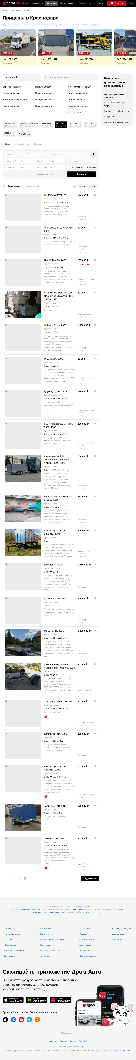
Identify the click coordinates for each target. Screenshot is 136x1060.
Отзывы (81, 3)
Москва (25, 3)
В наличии (91, 167)
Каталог (91, 3)
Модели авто (67, 1033)
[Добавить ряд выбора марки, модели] (93, 154)
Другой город (24, 134)
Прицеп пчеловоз (50, 100)
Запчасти (72, 3)
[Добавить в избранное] (95, 195)
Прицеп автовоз (50, 87)
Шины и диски (10, 945)
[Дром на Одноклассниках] (37, 1019)
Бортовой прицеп (18, 87)
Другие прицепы (18, 93)
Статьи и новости (86, 939)
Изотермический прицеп (18, 100)
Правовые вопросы (87, 956)
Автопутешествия (87, 945)
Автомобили (37, 3)
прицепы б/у (53, 912)
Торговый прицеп (83, 100)
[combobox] (22, 77)
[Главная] (11, 3)
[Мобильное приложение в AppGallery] (60, 1000)
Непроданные (76, 167)
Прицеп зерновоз (50, 93)
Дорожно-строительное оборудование (114, 95)
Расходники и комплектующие (117, 122)
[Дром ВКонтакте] (13, 1019)
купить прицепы (88, 912)
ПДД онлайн (84, 950)
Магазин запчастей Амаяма (52, 939)
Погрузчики (109, 117)
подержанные (77, 909)
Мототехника (45, 928)
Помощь (63, 1041)
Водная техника (46, 934)
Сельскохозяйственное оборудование (114, 104)
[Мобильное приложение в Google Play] (36, 1000)
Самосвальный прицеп (83, 87)
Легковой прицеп (18, 106)
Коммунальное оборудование (117, 111)
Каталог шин (84, 928)
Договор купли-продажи (50, 950)
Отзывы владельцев (48, 945)
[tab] (7, 146)
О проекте (53, 1041)
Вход (131, 3)
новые (66, 909)
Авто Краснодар (124, 1051)
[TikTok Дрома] (5, 1019)
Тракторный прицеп (83, 106)
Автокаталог (45, 956)
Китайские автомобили (14, 950)
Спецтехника (9, 956)
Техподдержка (118, 939)
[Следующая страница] (24, 878)
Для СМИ (83, 1041)
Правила (72, 1041)
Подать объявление (12, 934)
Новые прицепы (39, 912)
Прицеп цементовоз (50, 106)
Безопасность (118, 934)
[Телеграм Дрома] (29, 1019)
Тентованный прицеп (83, 93)
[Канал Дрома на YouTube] (21, 1019)
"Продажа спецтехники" (32, 909)
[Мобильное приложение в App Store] (13, 1000)
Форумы (83, 934)
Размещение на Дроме (122, 928)
